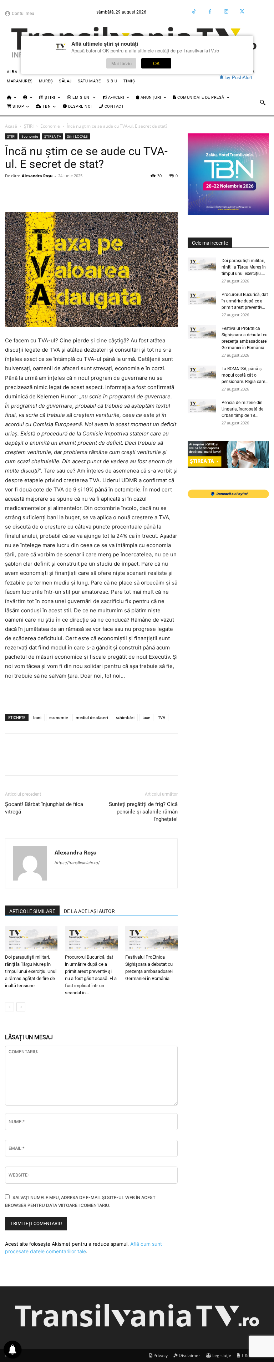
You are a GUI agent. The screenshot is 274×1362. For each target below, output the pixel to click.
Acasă (11, 126)
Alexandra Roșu (37, 175)
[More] (160, 192)
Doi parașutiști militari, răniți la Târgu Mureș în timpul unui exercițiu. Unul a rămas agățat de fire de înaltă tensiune (30, 971)
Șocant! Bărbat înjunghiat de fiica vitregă (44, 808)
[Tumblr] (143, 192)
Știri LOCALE (77, 136)
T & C (246, 1355)
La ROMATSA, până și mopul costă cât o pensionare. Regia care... (245, 375)
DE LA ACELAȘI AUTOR (89, 911)
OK (156, 63)
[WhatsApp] (61, 192)
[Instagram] (226, 11)
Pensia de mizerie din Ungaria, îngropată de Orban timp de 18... (242, 409)
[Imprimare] (127, 192)
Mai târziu (121, 63)
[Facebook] (210, 11)
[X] (28, 192)
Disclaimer (189, 1355)
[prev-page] (9, 1007)
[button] (262, 102)
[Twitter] (242, 11)
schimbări (125, 717)
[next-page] (20, 1007)
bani (37, 717)
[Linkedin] (78, 192)
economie (58, 717)
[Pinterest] (45, 192)
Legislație (221, 1355)
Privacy (160, 1355)
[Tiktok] (194, 11)
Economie (50, 126)
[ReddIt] (94, 192)
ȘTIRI (29, 126)
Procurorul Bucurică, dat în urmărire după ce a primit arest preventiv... (245, 301)
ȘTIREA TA (52, 136)
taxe (146, 717)
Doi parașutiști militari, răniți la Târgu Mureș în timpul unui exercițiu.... (244, 267)
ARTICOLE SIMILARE (32, 911)
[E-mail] (110, 192)
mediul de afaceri (92, 717)
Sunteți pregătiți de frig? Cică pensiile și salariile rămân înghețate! (143, 811)
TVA (161, 717)
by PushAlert (238, 77)
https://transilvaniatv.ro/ (77, 862)
